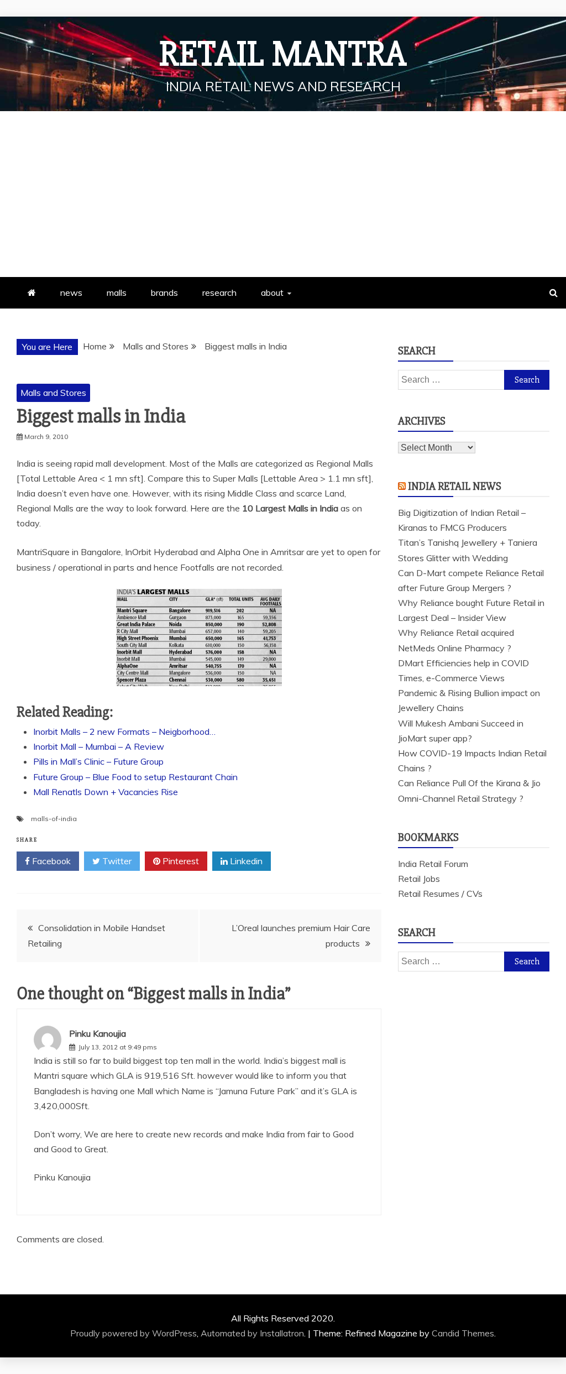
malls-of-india (54, 818)
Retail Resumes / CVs (440, 893)
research (219, 292)
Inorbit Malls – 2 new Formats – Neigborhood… (124, 731)
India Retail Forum (433, 863)
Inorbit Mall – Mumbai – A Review (98, 746)
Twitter (116, 860)
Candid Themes (463, 1333)
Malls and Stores (53, 392)
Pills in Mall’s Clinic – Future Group (98, 761)
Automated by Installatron (252, 1333)
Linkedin (245, 860)
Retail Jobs (419, 878)
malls (117, 292)
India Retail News (454, 486)
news (71, 292)
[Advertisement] (283, 194)
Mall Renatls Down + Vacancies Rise (105, 791)
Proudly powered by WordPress (133, 1333)
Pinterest (179, 860)
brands (164, 292)
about (272, 292)
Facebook (50, 860)
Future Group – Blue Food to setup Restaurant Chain (135, 776)
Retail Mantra (283, 54)
